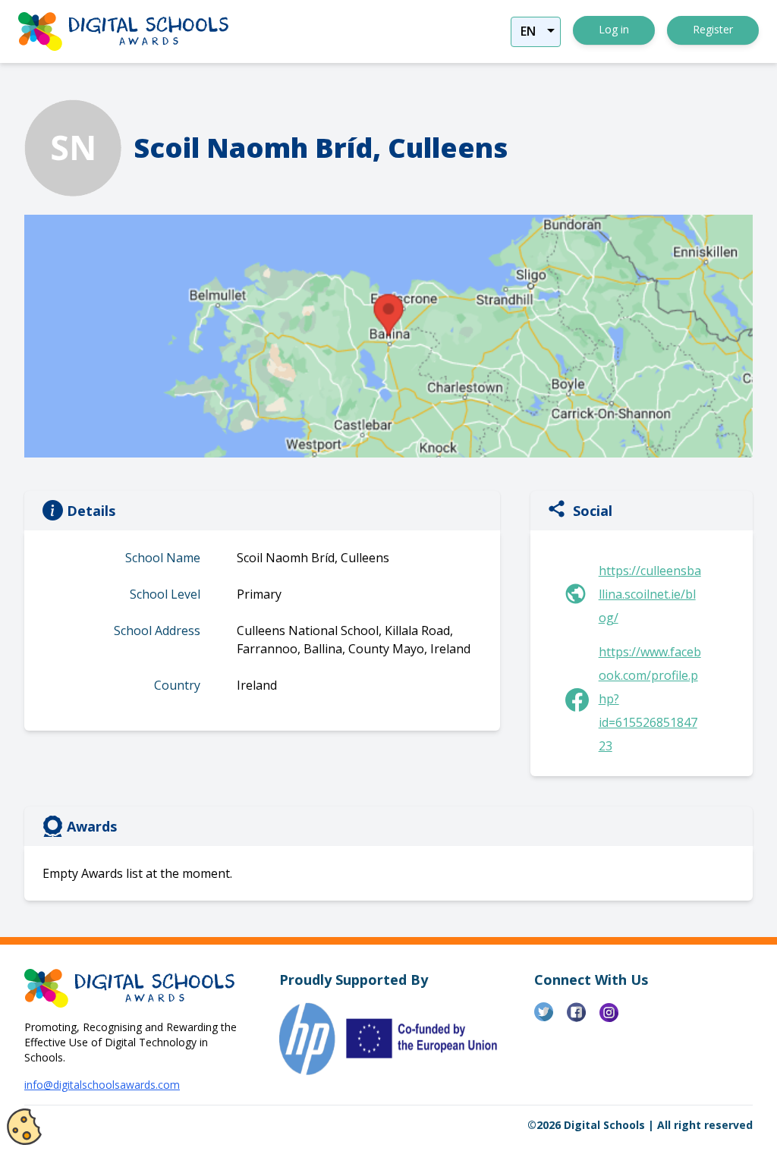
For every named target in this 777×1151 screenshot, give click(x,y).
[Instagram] (615, 1018)
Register (713, 29)
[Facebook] (583, 1018)
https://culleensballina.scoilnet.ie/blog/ (650, 594)
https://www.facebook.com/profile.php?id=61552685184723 (650, 698)
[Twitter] (550, 1018)
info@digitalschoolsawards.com (102, 1084)
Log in (614, 29)
